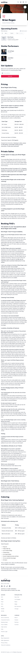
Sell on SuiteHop (5, 617)
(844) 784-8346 (5, 583)
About (16, 617)
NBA (2, 599)
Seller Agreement (5, 640)
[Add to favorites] (25, 7)
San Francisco (18, 606)
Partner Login (4, 631)
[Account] (23, 2)
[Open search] (18, 2)
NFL (2, 597)
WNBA (2, 608)
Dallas (16, 604)
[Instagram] (4, 586)
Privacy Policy (4, 642)
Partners (16, 622)
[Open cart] (21, 2)
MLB (2, 601)
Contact (17, 624)
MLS (2, 606)
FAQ (2, 629)
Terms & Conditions (5, 645)
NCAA (2, 611)
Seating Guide (4, 622)
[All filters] (2, 33)
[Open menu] (26, 2)
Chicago (16, 608)
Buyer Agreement (5, 638)
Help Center (4, 627)
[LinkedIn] (9, 586)
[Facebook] (2, 586)
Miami (16, 601)
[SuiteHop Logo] (4, 2)
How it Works (4, 624)
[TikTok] (7, 586)
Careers (16, 620)
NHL (2, 604)
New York (17, 597)
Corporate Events (5, 620)
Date (6, 33)
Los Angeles (17, 599)
